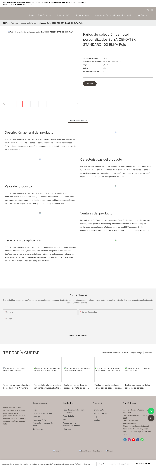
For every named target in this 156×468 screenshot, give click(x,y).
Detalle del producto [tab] (78, 120)
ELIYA (5, 23)
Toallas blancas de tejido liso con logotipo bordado (137, 386)
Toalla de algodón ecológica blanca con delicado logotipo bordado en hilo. (107, 386)
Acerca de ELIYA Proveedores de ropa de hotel (43, 423)
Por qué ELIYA (98, 410)
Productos (148, 353)
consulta (90, 84)
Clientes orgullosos (100, 413)
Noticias (96, 420)
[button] (151, 15)
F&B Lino (66, 419)
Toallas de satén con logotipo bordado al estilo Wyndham (16, 386)
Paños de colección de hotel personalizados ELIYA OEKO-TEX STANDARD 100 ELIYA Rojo (47, 23)
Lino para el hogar (136, 353)
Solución (37, 417)
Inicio (35, 410)
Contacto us (38, 429)
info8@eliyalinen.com (131, 423)
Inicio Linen (67, 429)
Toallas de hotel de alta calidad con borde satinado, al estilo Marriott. (47, 386)
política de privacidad (82, 464)
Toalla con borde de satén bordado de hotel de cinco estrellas (76, 386)
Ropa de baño (68, 416)
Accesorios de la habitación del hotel (115, 353)
